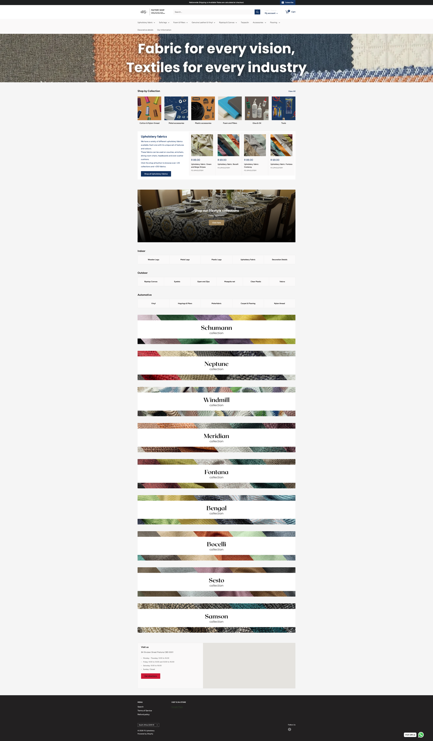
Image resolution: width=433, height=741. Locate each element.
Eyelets (177, 281)
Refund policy (144, 714)
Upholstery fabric (145, 22)
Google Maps (177, 707)
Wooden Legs (153, 259)
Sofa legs (163, 22)
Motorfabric (216, 303)
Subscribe (289, 2)
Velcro (282, 281)
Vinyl (153, 303)
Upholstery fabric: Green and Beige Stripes (201, 165)
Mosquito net (229, 281)
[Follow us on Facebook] (289, 729)
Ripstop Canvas (150, 281)
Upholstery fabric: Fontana (281, 164)
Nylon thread (279, 303)
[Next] (295, 154)
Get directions (150, 676)
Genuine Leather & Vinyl (202, 22)
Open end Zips (203, 281)
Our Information (164, 30)
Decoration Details (279, 259)
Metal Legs (185, 259)
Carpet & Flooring (248, 303)
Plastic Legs (216, 259)
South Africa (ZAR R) (146, 725)
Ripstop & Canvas (226, 22)
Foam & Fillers (179, 22)
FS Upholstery (197, 170)
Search (141, 707)
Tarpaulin (245, 22)
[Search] (257, 11)
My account (270, 13)
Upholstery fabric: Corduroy (251, 165)
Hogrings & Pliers (185, 303)
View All (292, 91)
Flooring (274, 22)
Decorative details (145, 30)
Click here (216, 223)
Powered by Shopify (145, 734)
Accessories (258, 22)
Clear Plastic (256, 281)
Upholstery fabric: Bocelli (228, 164)
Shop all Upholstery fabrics (156, 174)
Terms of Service (145, 710)
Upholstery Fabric (248, 259)
